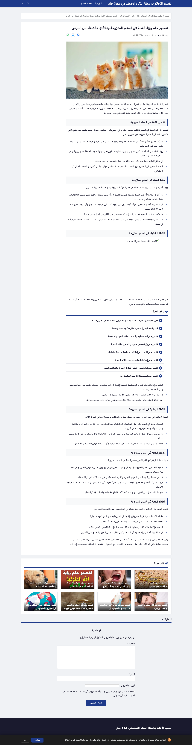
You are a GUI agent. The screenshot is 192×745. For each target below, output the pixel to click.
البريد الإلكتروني (127, 685)
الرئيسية (98, 3)
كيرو (159, 35)
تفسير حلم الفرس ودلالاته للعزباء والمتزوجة (139, 376)
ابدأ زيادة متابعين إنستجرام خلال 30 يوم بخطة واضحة (135, 328)
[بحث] (28, 3)
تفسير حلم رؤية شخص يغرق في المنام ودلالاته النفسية (134, 344)
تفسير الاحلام (86, 3)
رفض (25, 740)
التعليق (131, 643)
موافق (37, 740)
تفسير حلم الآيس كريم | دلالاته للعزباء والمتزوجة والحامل (133, 352)
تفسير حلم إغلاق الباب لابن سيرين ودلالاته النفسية (136, 360)
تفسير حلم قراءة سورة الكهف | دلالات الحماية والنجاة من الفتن (131, 368)
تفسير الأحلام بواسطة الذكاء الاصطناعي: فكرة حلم (139, 3)
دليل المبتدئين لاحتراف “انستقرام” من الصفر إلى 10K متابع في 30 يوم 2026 (125, 320)
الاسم (132, 674)
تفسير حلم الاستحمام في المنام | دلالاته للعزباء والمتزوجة (133, 336)
